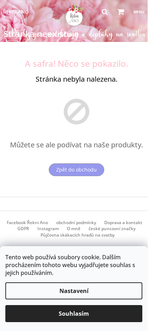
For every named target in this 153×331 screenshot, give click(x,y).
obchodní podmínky (76, 222)
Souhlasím (74, 314)
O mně (73, 229)
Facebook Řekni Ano (27, 222)
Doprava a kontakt (123, 222)
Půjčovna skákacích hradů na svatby (78, 235)
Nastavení (74, 291)
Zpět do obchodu (76, 169)
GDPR (23, 229)
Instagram (48, 229)
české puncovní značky (112, 229)
